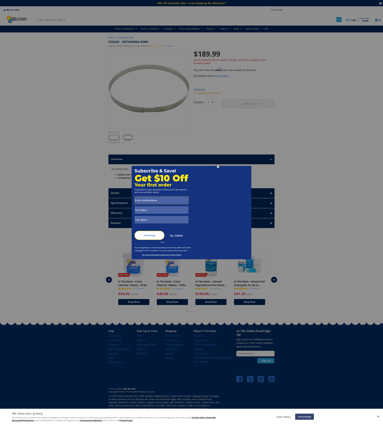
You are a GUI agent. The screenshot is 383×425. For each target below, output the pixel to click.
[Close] (378, 416)
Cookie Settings (283, 416)
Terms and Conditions (91, 420)
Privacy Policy (126, 420)
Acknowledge (304, 416)
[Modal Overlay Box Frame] (191, 212)
